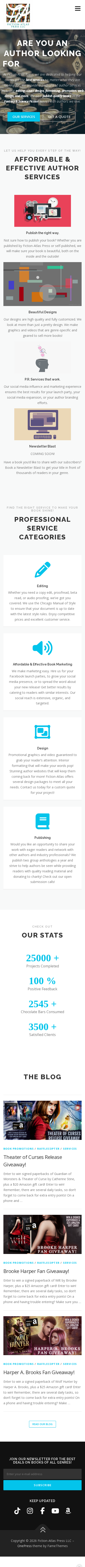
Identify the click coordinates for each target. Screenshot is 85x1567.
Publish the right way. (42, 233)
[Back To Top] (42, 1530)
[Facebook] (42, 1510)
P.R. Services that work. (42, 379)
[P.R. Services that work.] (42, 357)
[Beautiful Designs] (42, 284)
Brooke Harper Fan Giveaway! (36, 1271)
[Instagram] (30, 1510)
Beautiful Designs (43, 312)
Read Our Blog (42, 1424)
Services (70, 1148)
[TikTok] (17, 1510)
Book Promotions (18, 1148)
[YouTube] (55, 1510)
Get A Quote (59, 116)
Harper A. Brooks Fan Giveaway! (38, 1372)
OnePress (24, 1546)
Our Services (23, 116)
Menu (78, 8)
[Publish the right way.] (42, 210)
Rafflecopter (48, 1148)
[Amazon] (68, 1510)
